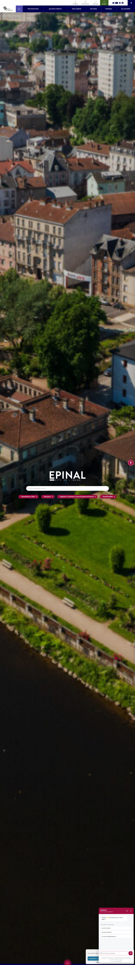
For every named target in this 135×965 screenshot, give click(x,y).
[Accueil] (19, 9)
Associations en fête (28, 496)
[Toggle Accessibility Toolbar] (131, 463)
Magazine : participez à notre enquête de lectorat (77, 496)
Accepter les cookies (95, 958)
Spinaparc (47, 496)
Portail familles (108, 496)
